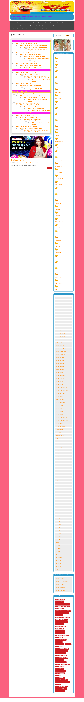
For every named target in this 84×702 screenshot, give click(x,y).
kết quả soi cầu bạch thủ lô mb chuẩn (26, 43)
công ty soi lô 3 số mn (59, 405)
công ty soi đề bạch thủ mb (60, 321)
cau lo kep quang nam (60, 599)
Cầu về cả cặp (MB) (58, 172)
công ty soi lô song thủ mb (60, 354)
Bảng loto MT (58, 545)
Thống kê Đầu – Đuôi (58, 221)
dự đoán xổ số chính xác (60, 626)
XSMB (56, 25)
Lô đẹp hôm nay (66, 635)
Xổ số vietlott (57, 104)
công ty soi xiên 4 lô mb (60, 366)
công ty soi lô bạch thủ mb (60, 336)
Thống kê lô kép (58, 203)
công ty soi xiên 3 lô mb (60, 363)
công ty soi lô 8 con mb (60, 330)
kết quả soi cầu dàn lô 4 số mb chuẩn (34, 67)
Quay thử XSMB (58, 264)
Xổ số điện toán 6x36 (59, 141)
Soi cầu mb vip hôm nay (48, 22)
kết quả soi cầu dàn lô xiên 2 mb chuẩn (35, 76)
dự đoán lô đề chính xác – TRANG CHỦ (21, 22)
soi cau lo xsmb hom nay (60, 653)
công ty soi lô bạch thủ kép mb (61, 333)
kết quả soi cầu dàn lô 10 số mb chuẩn (34, 87)
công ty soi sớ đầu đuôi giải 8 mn (61, 417)
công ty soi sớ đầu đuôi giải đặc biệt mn (63, 420)
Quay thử (58, 28)
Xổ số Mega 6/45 (58, 110)
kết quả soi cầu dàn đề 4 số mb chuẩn (38, 58)
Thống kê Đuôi (57, 215)
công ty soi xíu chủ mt (59, 396)
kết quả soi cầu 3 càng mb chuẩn (25, 83)
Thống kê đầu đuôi (58, 184)
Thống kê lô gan (58, 190)
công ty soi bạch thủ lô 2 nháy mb (62, 303)
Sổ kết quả (24, 28)
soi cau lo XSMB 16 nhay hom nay (62, 648)
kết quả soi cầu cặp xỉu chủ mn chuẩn (30, 96)
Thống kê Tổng (58, 227)
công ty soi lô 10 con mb (60, 339)
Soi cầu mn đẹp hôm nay (18, 25)
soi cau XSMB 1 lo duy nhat (61, 662)
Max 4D (56, 129)
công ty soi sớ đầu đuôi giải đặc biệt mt (63, 390)
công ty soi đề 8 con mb (60, 315)
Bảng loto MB (58, 551)
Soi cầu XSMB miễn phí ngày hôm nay (63, 682)
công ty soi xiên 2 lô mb (60, 360)
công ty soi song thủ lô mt (60, 393)
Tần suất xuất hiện (58, 234)
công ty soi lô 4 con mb (60, 327)
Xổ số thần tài (57, 153)
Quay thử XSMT (58, 277)
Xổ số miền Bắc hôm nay (60, 691)
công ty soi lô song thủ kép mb (61, 351)
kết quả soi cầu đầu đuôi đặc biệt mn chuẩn (28, 103)
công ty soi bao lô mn (59, 414)
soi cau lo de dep (59, 637)
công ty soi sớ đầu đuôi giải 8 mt (61, 387)
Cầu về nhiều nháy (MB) (59, 178)
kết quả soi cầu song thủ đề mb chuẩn (30, 54)
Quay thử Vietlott (58, 283)
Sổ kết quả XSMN (58, 92)
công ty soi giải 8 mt (59, 381)
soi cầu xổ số (58, 684)
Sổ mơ (63, 28)
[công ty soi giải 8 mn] (31, 157)
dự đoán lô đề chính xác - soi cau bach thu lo (26, 162)
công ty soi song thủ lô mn (60, 426)
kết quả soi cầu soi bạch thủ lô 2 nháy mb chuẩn (33, 45)
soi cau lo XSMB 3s (59, 646)
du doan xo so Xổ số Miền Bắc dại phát (63, 610)
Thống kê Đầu (57, 209)
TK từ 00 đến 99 (58, 240)
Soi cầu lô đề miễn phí (60, 677)
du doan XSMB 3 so (59, 615)
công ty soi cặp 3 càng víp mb (61, 306)
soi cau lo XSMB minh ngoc (61, 655)
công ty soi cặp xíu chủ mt (60, 375)
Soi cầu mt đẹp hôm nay (60, 22)
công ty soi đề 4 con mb (60, 309)
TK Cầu (41, 28)
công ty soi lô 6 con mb (60, 345)
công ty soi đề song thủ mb (60, 324)
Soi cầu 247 (58, 664)
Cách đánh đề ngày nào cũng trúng (62, 606)
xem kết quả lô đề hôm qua (61, 688)
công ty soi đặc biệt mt (60, 378)
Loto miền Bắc (57, 246)
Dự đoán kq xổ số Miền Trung (61, 619)
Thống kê (47, 28)
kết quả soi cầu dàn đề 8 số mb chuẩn (26, 63)
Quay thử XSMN (58, 271)
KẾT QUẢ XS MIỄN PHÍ (49, 25)
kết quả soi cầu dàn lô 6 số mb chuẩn (26, 72)
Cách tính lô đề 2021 (59, 601)
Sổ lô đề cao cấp (39, 25)
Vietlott (30, 28)
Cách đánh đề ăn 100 (59, 608)
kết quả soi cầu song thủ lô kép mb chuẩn (27, 52)
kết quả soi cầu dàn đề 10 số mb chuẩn (30, 65)
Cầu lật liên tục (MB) (58, 166)
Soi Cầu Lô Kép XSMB (59, 668)
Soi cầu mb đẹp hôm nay (36, 22)
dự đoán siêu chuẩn (59, 624)
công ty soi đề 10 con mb (60, 318)
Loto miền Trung (58, 258)
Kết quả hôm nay (16, 28)
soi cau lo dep (68, 644)
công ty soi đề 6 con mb (60, 312)
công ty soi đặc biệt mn (60, 408)
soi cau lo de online (60, 644)
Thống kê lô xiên (58, 197)
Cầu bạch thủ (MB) (58, 160)
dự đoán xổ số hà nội (60, 628)
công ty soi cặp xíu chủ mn (60, 402)
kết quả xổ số (58, 635)
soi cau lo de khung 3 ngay (61, 639)
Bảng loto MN (58, 548)
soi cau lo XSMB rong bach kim (62, 657)
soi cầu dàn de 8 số (59, 666)
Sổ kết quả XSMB (58, 86)
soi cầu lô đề (58, 675)
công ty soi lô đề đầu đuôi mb (36, 89)
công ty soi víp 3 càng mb (60, 357)
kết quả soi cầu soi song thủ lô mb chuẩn (35, 47)
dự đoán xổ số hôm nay (60, 630)
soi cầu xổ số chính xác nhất (61, 686)
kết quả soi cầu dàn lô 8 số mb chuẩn (30, 74)
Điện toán (36, 28)
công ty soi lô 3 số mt (59, 384)
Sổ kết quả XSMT (58, 98)
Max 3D (56, 123)
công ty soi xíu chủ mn (59, 423)
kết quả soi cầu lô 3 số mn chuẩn (41, 110)
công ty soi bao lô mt (59, 372)
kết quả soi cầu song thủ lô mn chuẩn (34, 97)
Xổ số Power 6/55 (58, 116)
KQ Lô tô (53, 28)
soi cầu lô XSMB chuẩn (60, 673)
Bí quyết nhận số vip (29, 25)
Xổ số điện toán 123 (58, 147)
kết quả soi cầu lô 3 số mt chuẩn (37, 132)
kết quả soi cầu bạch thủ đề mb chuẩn (34, 56)
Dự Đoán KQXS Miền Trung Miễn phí (62, 617)
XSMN (60, 25)
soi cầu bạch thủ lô (66, 664)
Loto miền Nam (58, 252)
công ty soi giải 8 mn (17, 160)
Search (68, 35)
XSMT (64, 25)
